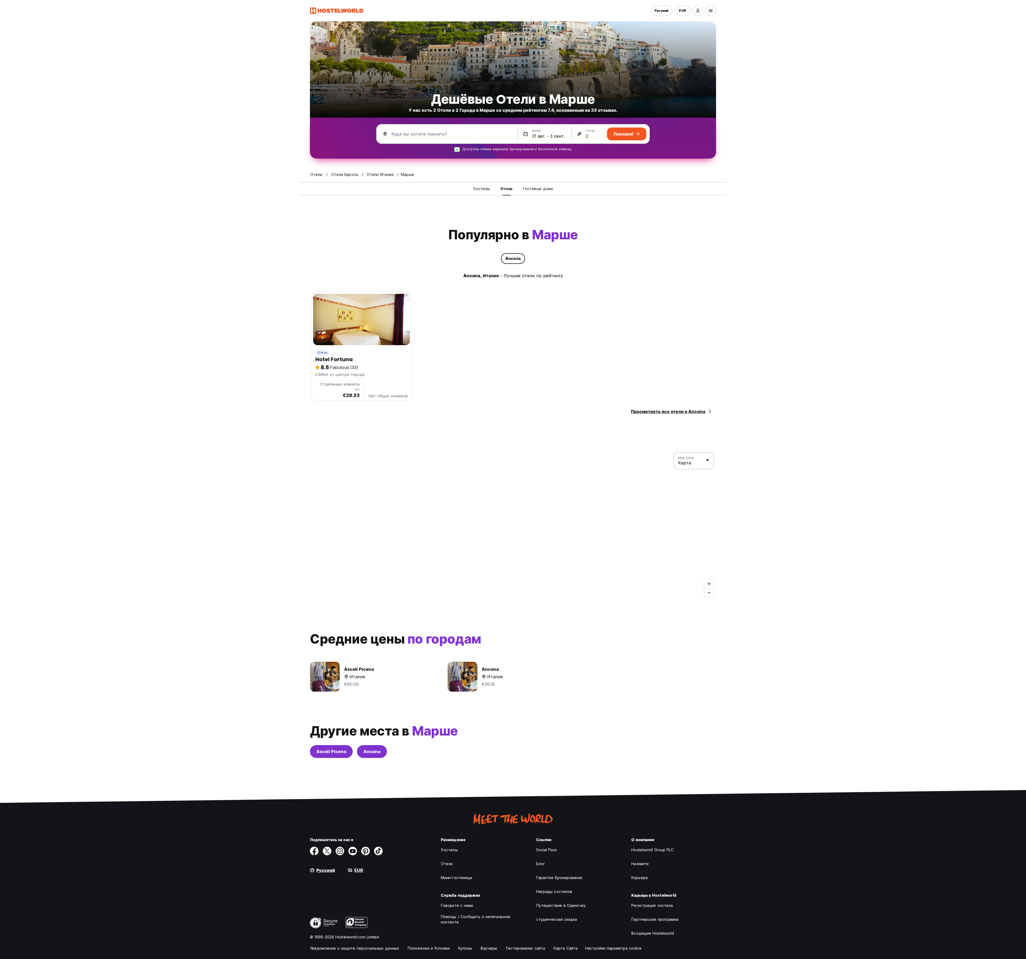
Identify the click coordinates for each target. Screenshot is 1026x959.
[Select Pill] (698, 10)
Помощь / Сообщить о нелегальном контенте (475, 919)
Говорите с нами (457, 905)
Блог (540, 863)
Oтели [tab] (506, 188)
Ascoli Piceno (331, 751)
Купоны (465, 948)
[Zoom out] (709, 592)
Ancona (371, 751)
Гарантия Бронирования (559, 877)
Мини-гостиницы (456, 877)
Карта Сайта (566, 948)
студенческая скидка (556, 919)
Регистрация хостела (652, 905)
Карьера (639, 877)
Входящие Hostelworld (652, 933)
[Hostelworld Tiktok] (378, 851)
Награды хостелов (554, 891)
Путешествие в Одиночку (561, 905)
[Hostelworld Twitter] (327, 851)
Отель (322, 353)
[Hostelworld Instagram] (340, 851)
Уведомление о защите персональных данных (354, 948)
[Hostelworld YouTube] (352, 851)
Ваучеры (489, 948)
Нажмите (640, 863)
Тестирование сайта (525, 948)
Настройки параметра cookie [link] (613, 948)
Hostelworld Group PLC (652, 850)
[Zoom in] (709, 583)
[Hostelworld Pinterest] (365, 851)
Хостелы (449, 850)
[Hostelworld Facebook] (314, 851)
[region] (513, 525)
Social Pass (546, 850)
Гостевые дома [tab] (538, 188)
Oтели (447, 863)
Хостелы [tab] (481, 188)
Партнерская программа (654, 919)
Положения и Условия (429, 948)
